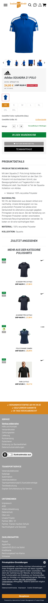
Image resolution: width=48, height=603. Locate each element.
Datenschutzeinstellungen (13, 447)
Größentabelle (40, 119)
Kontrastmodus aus (22, 454)
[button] (5, 5)
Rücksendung (8, 438)
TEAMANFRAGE (24, 149)
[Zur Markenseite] (7, 73)
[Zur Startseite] (18, 5)
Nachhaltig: (9, 198)
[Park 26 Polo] (24, 372)
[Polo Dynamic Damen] (24, 339)
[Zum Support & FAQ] (35, 5)
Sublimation (7, 477)
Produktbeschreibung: (15, 168)
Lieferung (6, 435)
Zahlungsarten (8, 432)
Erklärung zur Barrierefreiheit (14, 444)
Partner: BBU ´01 (9, 521)
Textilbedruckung (9, 486)
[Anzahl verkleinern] (14, 126)
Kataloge (6, 474)
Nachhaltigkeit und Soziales (14, 527)
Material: (7, 227)
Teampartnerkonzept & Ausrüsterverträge (19, 483)
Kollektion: (8, 232)
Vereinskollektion (9, 480)
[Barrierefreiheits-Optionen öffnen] (5, 455)
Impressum (7, 503)
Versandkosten (8, 429)
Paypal (5, 541)
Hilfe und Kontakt (9, 426)
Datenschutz (7, 512)
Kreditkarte (6, 550)
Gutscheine (7, 441)
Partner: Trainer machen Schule (15, 524)
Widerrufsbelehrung (10, 509)
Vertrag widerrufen (10, 423)
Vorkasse (6, 556)
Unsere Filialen (8, 518)
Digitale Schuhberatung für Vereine (17, 489)
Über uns (6, 515)
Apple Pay (6, 544)
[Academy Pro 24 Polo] (24, 272)
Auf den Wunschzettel (25, 144)
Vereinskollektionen (10, 471)
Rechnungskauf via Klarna (13, 553)
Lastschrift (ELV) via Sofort (13, 547)
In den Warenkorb (24, 134)
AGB (4, 506)
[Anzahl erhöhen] (21, 126)
